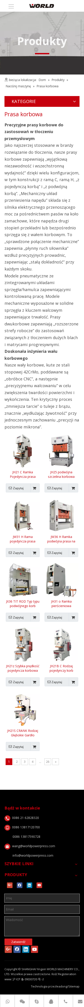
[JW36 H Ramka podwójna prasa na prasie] (61, 515)
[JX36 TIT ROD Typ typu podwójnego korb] (23, 580)
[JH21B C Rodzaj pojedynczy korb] (61, 644)
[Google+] (10, 885)
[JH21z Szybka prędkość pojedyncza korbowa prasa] (23, 644)
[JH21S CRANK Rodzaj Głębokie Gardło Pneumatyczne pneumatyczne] (23, 709)
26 (48, 761)
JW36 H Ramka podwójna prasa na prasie (61, 539)
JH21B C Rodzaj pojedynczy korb (61, 668)
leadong (61, 986)
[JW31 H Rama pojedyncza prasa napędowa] (23, 515)
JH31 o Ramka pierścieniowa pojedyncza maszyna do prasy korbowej (61, 603)
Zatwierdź (18, 942)
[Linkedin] (29, 885)
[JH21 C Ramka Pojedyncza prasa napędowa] (23, 450)
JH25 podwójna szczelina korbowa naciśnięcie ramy (61, 474)
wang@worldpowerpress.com (33, 846)
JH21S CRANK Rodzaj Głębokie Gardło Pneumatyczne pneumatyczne (22, 732)
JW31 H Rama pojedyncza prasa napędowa (22, 539)
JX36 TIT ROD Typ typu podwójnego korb (22, 603)
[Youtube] (39, 885)
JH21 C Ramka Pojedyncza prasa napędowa (23, 474)
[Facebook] (19, 885)
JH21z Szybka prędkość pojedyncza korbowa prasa (22, 668)
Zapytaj (18, 488)
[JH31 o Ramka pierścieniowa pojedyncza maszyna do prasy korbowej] (61, 580)
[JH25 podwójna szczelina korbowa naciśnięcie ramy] (61, 450)
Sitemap (74, 986)
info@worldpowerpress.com (33, 855)
